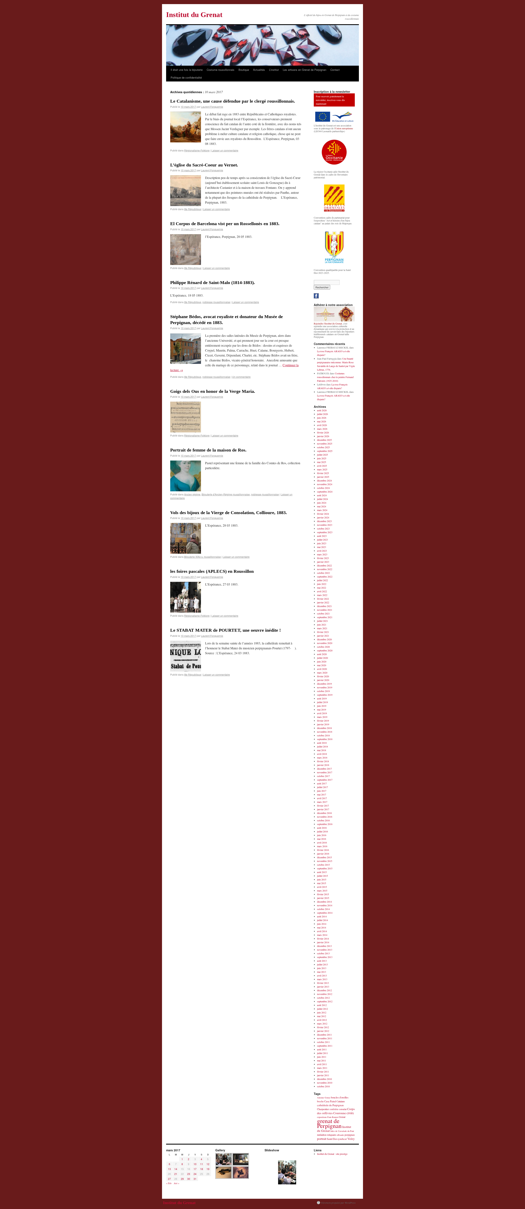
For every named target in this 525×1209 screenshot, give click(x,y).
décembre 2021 (324, 606)
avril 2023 (322, 550)
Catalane (341, 1101)
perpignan (350, 1135)
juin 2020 (321, 661)
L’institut (274, 70)
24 (195, 1174)
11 (201, 1164)
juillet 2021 (322, 620)
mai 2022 (321, 587)
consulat (343, 1109)
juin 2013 (321, 968)
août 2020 (322, 654)
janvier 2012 (323, 1031)
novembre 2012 (324, 994)
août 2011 (322, 1049)
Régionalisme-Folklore (197, 150)
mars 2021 (322, 628)
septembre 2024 (324, 491)
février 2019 (323, 720)
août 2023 (322, 535)
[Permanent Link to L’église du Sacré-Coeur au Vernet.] (185, 205)
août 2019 (322, 698)
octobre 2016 (323, 820)
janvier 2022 (323, 602)
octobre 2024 (323, 487)
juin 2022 (321, 584)
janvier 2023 (323, 561)
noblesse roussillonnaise (216, 302)
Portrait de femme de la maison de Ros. (208, 450)
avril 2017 (322, 798)
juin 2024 (321, 502)
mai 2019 (321, 709)
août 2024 (322, 495)
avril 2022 (322, 591)
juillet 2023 (322, 539)
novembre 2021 (324, 609)
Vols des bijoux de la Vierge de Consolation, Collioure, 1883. (228, 512)
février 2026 (323, 432)
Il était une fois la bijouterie (187, 70)
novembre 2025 (324, 443)
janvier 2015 (323, 898)
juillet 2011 (322, 1053)
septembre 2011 (324, 1045)
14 (175, 1169)
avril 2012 (322, 1019)
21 (175, 1174)
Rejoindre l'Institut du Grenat (328, 323)
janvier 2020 (323, 680)
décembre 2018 (324, 728)
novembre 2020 (324, 643)
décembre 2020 (324, 639)
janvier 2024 (323, 517)
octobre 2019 (323, 691)
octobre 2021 (323, 613)
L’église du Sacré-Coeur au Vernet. (204, 164)
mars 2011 (322, 1067)
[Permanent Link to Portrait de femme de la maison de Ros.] (185, 490)
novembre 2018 (324, 731)
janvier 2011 (323, 1075)
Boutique (244, 70)
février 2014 (323, 938)
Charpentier (323, 1109)
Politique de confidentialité (186, 77)
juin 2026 (321, 417)
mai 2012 (321, 1016)
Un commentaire (241, 376)
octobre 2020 (323, 646)
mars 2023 (322, 554)
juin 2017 (321, 790)
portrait (321, 1138)
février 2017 (323, 805)
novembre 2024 (324, 484)
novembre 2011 (324, 1038)
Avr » (176, 1183)
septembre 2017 (324, 779)
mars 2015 (322, 890)
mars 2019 (322, 717)
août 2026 (322, 410)
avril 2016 (322, 842)
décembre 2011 (324, 1034)
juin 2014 (321, 923)
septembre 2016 (324, 824)
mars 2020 (322, 672)
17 (195, 1169)
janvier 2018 (323, 765)
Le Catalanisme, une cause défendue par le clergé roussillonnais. (232, 101)
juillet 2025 (322, 454)
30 (188, 1178)
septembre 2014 (324, 912)
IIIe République (192, 209)
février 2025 (323, 473)
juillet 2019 (322, 702)
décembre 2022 (324, 565)
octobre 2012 (323, 997)
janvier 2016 (323, 853)
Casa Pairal (330, 1101)
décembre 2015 (324, 857)
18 (201, 1169)
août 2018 (322, 742)
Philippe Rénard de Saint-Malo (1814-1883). (212, 282)
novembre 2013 (324, 949)
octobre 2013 (323, 953)
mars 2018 (322, 757)
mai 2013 (321, 971)
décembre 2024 (324, 480)
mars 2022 (322, 595)
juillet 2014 (322, 920)
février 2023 (323, 558)
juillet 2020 (322, 657)
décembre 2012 (324, 990)
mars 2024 (322, 510)
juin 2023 (321, 543)
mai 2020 (321, 665)
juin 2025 (321, 458)
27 (169, 1178)
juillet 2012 (322, 1008)
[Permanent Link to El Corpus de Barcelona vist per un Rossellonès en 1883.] (185, 263)
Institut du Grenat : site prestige (332, 1153)
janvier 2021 (323, 635)
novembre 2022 (324, 569)
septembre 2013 (324, 957)
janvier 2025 (323, 476)
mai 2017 (321, 794)
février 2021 (323, 632)
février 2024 (323, 513)
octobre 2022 (323, 572)
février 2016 (323, 849)
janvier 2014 (323, 942)
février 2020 (323, 676)
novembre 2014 (324, 905)
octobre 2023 (323, 528)
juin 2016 (321, 835)
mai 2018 (321, 750)
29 (182, 1178)
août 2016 (322, 827)
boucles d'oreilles (339, 1097)
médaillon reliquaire (326, 1134)
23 (188, 1174)
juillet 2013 (322, 964)
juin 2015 (321, 879)
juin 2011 (321, 1056)
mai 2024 (321, 506)
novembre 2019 (324, 687)
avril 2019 (322, 713)
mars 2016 (322, 846)
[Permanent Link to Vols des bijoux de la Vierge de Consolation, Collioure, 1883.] (185, 552)
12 (208, 1164)
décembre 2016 (324, 813)
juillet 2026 (322, 414)
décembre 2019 (324, 683)
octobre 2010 (323, 1086)
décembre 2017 (324, 768)
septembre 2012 (324, 1001)
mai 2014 (321, 927)
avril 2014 (322, 931)
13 (169, 1169)
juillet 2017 (322, 787)
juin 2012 (321, 1012)
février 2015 (323, 894)
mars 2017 (322, 801)
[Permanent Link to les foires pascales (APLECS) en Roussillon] (185, 611)
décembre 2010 (324, 1079)
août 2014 (322, 916)
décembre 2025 (324, 439)
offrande (340, 1134)
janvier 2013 (323, 986)
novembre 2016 (324, 816)
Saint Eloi (332, 1139)
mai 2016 (321, 838)
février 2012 (323, 1027)
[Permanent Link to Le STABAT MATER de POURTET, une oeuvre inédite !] (185, 670)
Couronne (339, 1113)
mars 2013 (322, 979)
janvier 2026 (323, 436)
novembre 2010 (324, 1082)
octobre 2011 (323, 1042)
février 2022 (323, 598)
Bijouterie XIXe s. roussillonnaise (202, 556)
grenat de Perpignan (329, 1123)
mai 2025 (321, 462)
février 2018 (323, 761)
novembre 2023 (324, 524)
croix (350, 1112)
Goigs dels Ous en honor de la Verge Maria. (212, 391)
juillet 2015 (322, 875)
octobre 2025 (323, 447)
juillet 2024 (322, 499)
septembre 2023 (324, 532)
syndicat (342, 1139)
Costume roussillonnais (220, 70)
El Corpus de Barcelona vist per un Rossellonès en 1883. (225, 223)
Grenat (342, 1116)
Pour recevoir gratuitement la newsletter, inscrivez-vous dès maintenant (330, 100)
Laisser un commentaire (224, 150)
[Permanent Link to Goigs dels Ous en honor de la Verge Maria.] (185, 431)
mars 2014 (322, 934)
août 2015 (322, 872)
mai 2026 (321, 421)
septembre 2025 (324, 451)
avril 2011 (322, 1064)
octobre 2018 (323, 735)
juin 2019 (321, 705)
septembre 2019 (324, 694)
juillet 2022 (322, 580)
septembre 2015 (324, 868)
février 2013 (323, 982)
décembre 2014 (324, 901)
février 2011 (323, 1071)
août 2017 (322, 783)
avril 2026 (322, 425)
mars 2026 (322, 428)
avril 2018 (322, 753)
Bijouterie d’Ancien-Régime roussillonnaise (226, 494)
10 (195, 1164)
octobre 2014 (323, 909)
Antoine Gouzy (323, 1097)
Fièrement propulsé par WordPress (338, 1202)
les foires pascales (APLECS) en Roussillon (212, 571)
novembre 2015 (324, 861)
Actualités (259, 70)
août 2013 (322, 960)
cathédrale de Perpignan (330, 1105)
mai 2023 (321, 547)
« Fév (169, 1183)
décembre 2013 (324, 946)
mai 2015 (321, 883)
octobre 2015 (323, 864)
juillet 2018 (322, 746)
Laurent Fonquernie (212, 106)
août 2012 (322, 1005)
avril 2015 (322, 886)
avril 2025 (322, 465)
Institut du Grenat (194, 15)
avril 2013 (322, 975)
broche (320, 1101)
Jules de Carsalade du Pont (342, 1131)
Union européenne (344, 128)
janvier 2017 (323, 809)
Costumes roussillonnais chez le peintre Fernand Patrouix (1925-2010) (335, 377)
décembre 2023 (324, 521)
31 (195, 1178)
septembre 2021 (324, 617)
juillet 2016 (322, 831)
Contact (335, 70)
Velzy (351, 1139)
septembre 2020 (324, 650)
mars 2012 (322, 1023)
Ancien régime (192, 494)
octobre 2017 (323, 776)
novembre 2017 (324, 772)
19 (208, 1169)
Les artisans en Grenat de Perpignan (304, 70)
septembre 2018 (324, 739)
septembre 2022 (324, 576)
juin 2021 (321, 624)
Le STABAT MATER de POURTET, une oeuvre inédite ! (225, 630)
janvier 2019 (323, 724)
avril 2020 (322, 668)
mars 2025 (322, 469)
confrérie (334, 1109)
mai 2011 (321, 1060)
